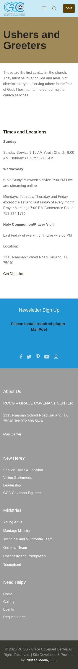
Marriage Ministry (16, 530)
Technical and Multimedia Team (27, 539)
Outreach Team (15, 548)
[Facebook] (21, 357)
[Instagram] (56, 357)
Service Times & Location (23, 470)
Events (8, 609)
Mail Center (12, 434)
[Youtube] (46, 357)
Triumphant (12, 565)
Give (69, 8)
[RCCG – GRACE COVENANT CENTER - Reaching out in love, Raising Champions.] (14, 9)
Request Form (14, 617)
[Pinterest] (38, 357)
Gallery (9, 602)
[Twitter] (29, 357)
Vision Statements (17, 478)
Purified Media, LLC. (41, 660)
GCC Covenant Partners (22, 493)
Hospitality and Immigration (24, 556)
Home (8, 594)
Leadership (12, 485)
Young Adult (12, 522)
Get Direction (13, 274)
